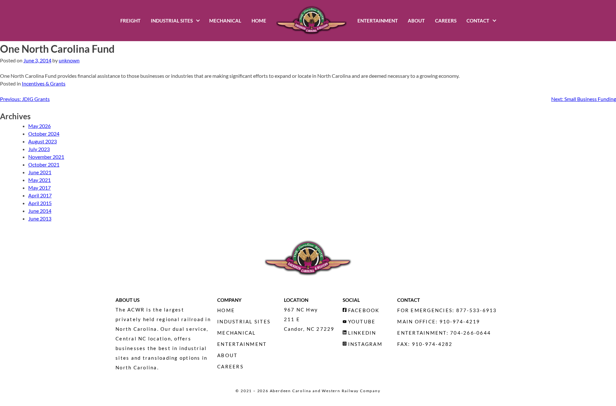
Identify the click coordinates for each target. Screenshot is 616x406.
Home (259, 20)
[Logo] (311, 20)
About (416, 20)
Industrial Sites (172, 20)
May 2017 (39, 188)
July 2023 (39, 149)
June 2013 (39, 218)
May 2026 (39, 126)
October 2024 (43, 134)
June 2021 (39, 172)
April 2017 (40, 195)
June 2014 (39, 211)
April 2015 (40, 203)
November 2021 (46, 157)
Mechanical (225, 20)
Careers (446, 20)
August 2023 (42, 141)
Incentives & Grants (43, 83)
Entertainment (377, 20)
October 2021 (43, 164)
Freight (130, 20)
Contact (477, 20)
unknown (69, 60)
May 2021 (39, 180)
